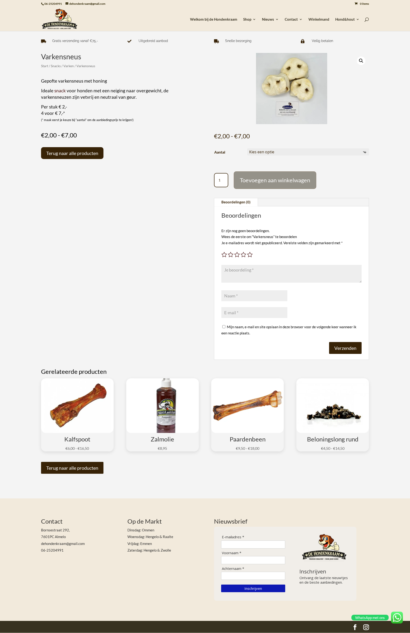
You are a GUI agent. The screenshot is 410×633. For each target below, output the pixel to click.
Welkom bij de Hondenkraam (213, 19)
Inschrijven (253, 588)
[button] (361, 60)
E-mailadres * (233, 537)
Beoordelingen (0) (236, 202)
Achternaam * (233, 568)
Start (44, 66)
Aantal (219, 152)
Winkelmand (318, 19)
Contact (291, 19)
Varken (68, 66)
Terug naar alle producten (72, 153)
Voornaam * (231, 553)
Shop (247, 19)
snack (60, 90)
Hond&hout (345, 19)
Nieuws (268, 19)
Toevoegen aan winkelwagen (275, 180)
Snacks (56, 66)
